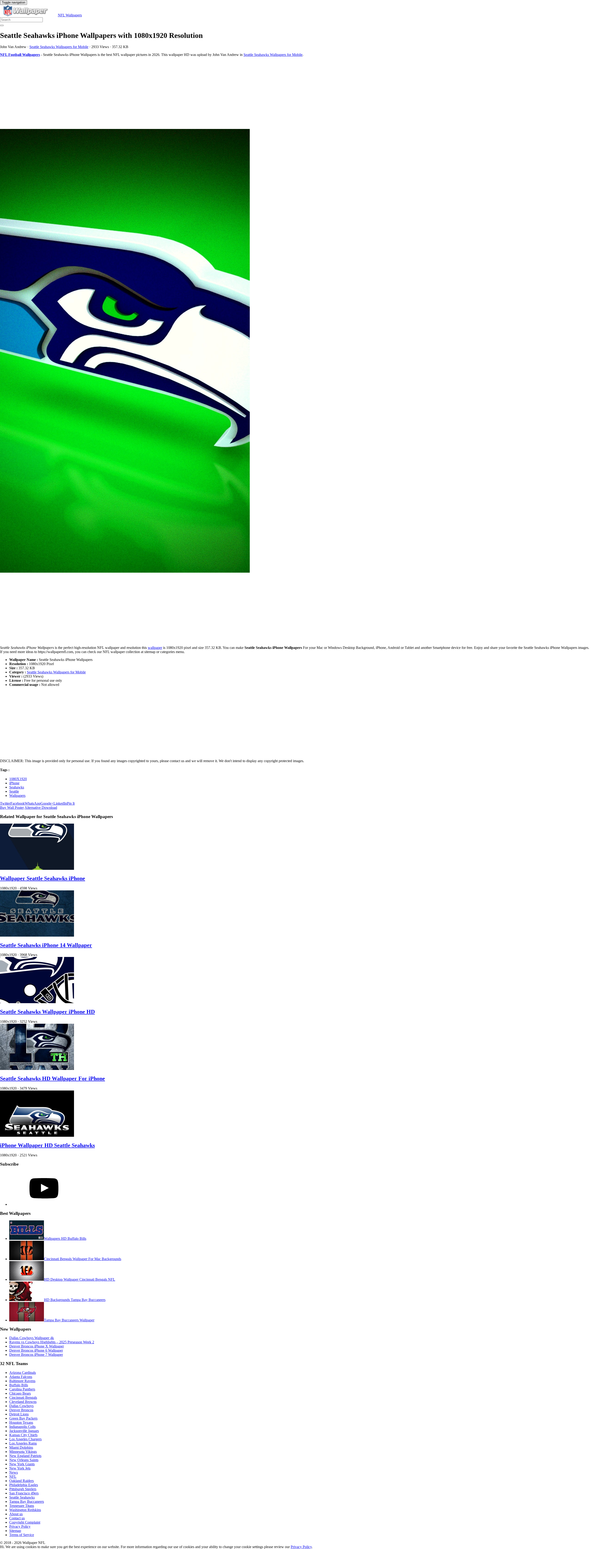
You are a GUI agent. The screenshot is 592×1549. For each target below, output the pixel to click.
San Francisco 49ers (24, 1493)
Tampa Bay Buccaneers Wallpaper (69, 1320)
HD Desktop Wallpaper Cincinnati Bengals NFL (79, 1279)
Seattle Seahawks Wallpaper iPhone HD (47, 1012)
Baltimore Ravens (22, 1381)
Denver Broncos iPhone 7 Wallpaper (36, 1355)
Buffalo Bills (18, 1385)
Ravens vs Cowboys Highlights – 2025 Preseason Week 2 (51, 1342)
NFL (12, 1477)
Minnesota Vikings (23, 1452)
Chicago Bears (20, 1393)
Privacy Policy (20, 1526)
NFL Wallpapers (70, 15)
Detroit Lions (19, 1414)
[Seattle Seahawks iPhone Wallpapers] (296, 351)
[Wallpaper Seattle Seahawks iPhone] (37, 869)
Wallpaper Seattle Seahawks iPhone (42, 878)
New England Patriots (25, 1456)
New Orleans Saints (23, 1460)
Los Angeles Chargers (25, 1439)
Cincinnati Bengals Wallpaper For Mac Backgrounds (82, 1259)
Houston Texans (21, 1422)
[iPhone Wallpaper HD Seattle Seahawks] (37, 1135)
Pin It (71, 803)
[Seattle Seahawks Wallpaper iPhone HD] (37, 1002)
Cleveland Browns (23, 1402)
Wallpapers (17, 795)
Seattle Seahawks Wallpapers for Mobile (58, 47)
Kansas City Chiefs (23, 1435)
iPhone (14, 783)
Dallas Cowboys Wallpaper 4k (31, 1338)
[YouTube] (44, 1204)
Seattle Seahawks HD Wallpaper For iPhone (52, 1078)
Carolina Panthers (22, 1389)
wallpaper (155, 648)
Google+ (46, 803)
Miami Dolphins (21, 1447)
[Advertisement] (139, 93)
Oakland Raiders (21, 1481)
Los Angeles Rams (23, 1443)
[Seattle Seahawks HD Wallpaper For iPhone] (37, 1069)
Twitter (5, 803)
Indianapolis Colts (22, 1427)
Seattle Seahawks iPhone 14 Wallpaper (46, 945)
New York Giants (22, 1464)
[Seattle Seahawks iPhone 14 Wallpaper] (37, 935)
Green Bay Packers (23, 1418)
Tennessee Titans (21, 1506)
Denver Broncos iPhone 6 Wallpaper (36, 1350)
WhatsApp (32, 803)
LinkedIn (60, 803)
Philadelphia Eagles (23, 1485)
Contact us (17, 1518)
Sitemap (15, 1531)
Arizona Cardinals (22, 1373)
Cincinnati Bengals (23, 1397)
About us (16, 1514)
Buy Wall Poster (12, 808)
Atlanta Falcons (20, 1377)
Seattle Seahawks (22, 1497)
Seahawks (16, 787)
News (13, 1472)
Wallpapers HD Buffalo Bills (65, 1238)
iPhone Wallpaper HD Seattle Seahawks (47, 1145)
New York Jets (20, 1468)
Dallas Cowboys (21, 1406)
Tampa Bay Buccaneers (26, 1501)
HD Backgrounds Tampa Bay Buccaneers (74, 1300)
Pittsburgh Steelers (22, 1489)
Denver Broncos (21, 1410)
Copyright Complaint (24, 1522)
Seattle (14, 791)
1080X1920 (18, 779)
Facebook (17, 803)
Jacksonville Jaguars (24, 1431)
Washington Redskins (25, 1510)
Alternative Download (41, 808)
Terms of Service (21, 1535)
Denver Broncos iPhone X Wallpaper (36, 1346)
